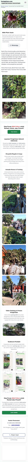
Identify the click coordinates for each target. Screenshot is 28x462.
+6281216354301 (15, 425)
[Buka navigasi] (25, 2)
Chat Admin (14, 132)
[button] (14, 45)
